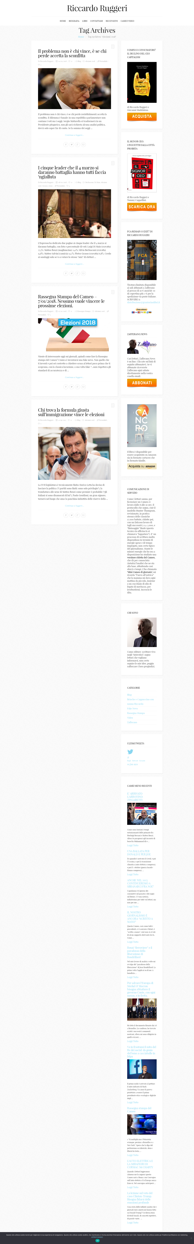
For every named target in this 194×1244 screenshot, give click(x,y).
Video (130, 717)
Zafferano (132, 722)
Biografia (74, 21)
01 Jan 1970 (132, 764)
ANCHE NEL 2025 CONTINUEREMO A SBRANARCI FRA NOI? (140, 883)
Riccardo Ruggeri (97, 8)
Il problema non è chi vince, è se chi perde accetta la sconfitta (72, 53)
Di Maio (97, 182)
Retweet (135, 761)
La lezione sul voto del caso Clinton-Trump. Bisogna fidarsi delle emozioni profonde (139, 1197)
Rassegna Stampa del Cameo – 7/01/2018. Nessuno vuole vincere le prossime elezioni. (71, 301)
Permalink (103, 61)
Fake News (132, 708)
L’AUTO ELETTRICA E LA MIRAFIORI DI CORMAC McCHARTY (140, 1164)
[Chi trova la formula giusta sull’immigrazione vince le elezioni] (74, 453)
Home (63, 21)
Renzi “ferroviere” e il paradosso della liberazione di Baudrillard (139, 952)
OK (98, 1241)
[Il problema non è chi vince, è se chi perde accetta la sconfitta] (74, 88)
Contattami (96, 21)
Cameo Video (127, 21)
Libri (84, 21)
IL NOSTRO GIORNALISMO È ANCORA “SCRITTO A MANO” (140, 917)
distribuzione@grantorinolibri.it (143, 302)
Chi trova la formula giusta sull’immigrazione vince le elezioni (71, 412)
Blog (79, 61)
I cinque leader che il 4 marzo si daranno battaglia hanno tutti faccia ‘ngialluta (72, 172)
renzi (50, 186)
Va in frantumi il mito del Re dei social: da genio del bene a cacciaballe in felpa (141, 1051)
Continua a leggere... (74, 135)
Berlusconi (89, 182)
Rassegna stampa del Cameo (139, 1109)
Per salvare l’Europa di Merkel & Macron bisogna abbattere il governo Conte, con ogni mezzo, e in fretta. (141, 989)
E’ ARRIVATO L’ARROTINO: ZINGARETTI (135, 797)
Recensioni (112, 21)
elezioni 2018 (90, 61)
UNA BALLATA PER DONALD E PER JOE (139, 852)
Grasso (45, 186)
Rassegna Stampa (83, 311)
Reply (129, 761)
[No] (191, 1238)
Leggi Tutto (132, 845)
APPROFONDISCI (97, 1237)
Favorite (142, 761)
